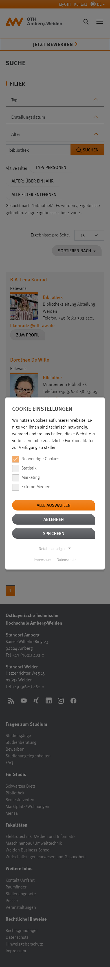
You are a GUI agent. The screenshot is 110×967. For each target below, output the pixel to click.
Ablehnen (53, 519)
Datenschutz (66, 560)
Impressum (42, 560)
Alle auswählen (54, 505)
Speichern (53, 533)
